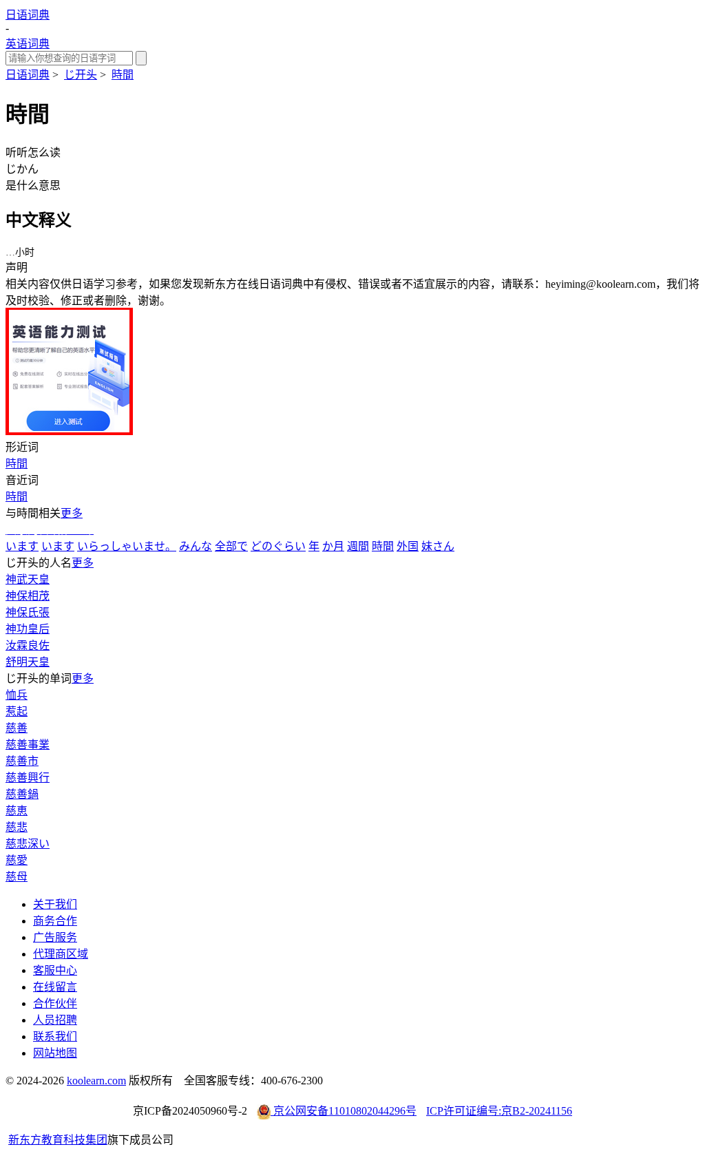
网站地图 (55, 1053)
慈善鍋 (22, 794)
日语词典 (28, 15)
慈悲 (17, 827)
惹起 (17, 711)
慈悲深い (28, 844)
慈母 (17, 877)
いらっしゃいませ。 (126, 546)
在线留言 (55, 987)
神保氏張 (28, 612)
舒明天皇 (28, 662)
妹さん (437, 546)
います (22, 546)
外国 (408, 546)
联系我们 (55, 1036)
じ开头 (80, 75)
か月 (333, 546)
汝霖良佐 (28, 645)
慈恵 (17, 811)
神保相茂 (28, 596)
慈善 (17, 728)
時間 (123, 75)
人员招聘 (55, 1020)
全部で (231, 546)
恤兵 (17, 695)
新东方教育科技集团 (57, 1140)
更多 (72, 513)
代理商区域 (60, 954)
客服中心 (55, 970)
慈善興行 (28, 777)
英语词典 (28, 44)
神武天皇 (28, 579)
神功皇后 (28, 629)
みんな (195, 546)
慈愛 (17, 860)
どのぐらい (278, 546)
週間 (358, 546)
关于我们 (55, 904)
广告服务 (55, 937)
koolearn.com (96, 1080)
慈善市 (22, 761)
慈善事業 (28, 744)
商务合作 (55, 921)
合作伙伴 (55, 1003)
